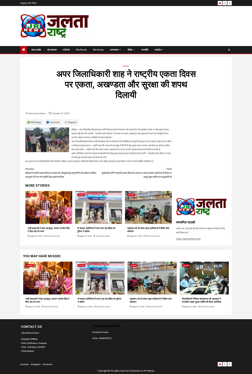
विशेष (130, 49)
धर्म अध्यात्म (52, 49)
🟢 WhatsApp (34, 122)
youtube (24, 364)
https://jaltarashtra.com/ (188, 238)
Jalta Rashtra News (37, 113)
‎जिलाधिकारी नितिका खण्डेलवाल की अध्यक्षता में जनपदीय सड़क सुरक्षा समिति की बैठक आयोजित (201, 300)
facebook (47, 364)
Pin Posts (81, 49)
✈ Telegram (71, 122)
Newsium (135, 370)
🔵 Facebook (53, 122)
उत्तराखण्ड (114, 49)
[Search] (229, 50)
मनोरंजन (66, 49)
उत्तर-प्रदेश (36, 49)
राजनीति (144, 49)
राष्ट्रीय (158, 49)
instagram (35, 364)
